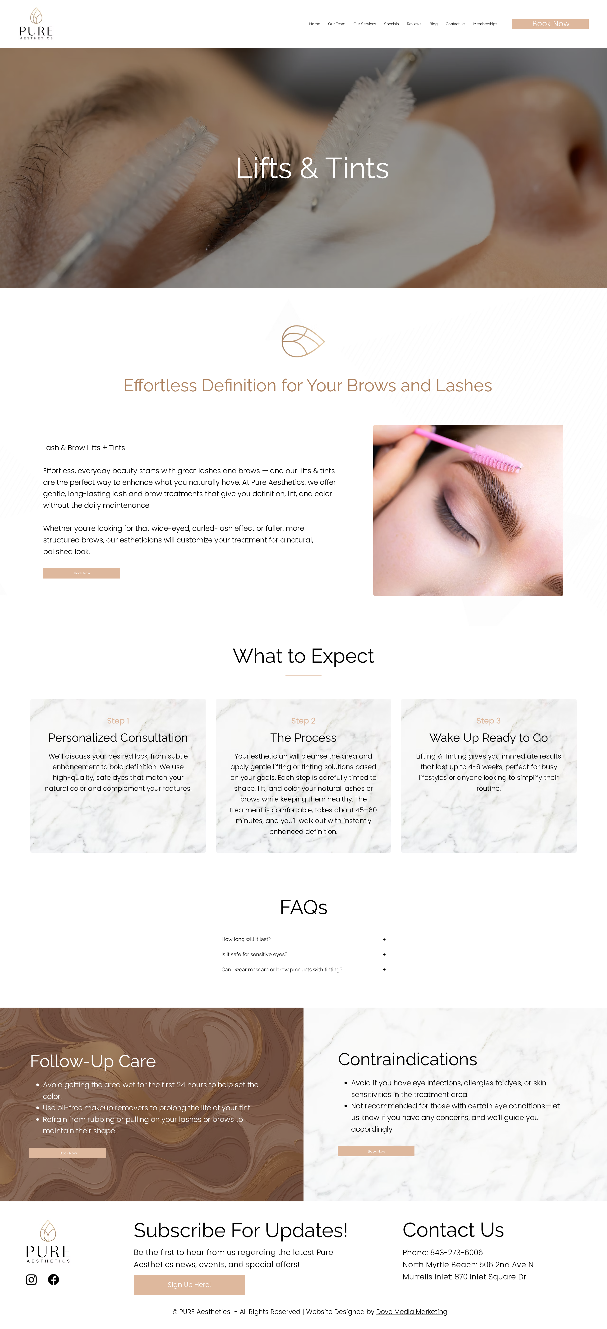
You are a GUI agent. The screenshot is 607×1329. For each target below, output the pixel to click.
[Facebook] (53, 1279)
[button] (364, 23)
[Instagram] (31, 1279)
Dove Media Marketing (411, 1311)
